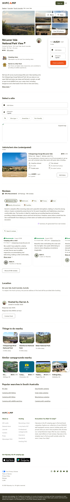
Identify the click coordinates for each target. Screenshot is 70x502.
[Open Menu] (66, 3)
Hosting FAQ (23, 441)
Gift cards (5, 423)
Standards (22, 438)
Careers (4, 433)
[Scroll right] (67, 369)
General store (6, 426)
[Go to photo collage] (18, 23)
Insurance (22, 435)
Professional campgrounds (23, 430)
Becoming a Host (24, 423)
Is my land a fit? (24, 426)
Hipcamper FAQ (7, 439)
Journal (4, 429)
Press (4, 436)
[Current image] (12, 175)
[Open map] (35, 133)
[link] (35, 165)
